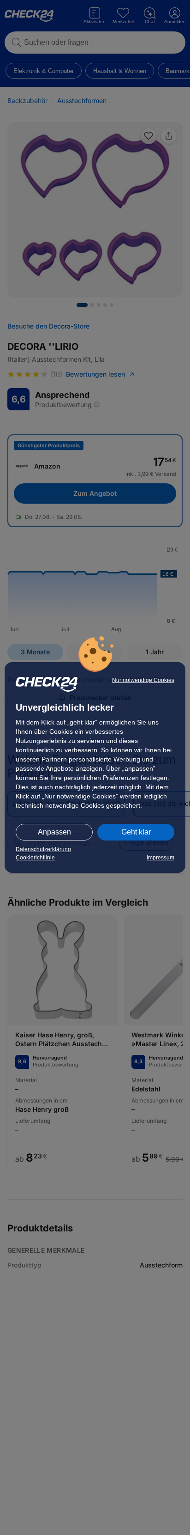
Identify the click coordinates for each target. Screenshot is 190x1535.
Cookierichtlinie (35, 857)
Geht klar (136, 832)
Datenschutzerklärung (43, 849)
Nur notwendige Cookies (143, 680)
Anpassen (54, 832)
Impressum (160, 857)
